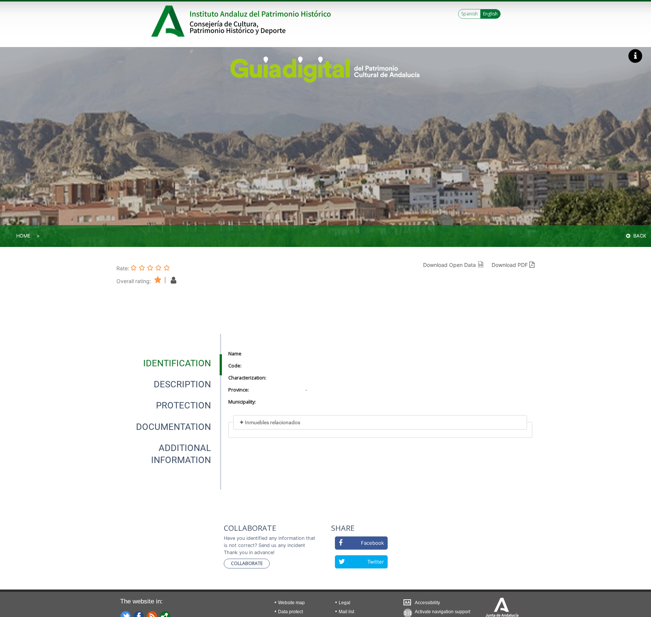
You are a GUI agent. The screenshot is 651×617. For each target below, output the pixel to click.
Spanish (469, 14)
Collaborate (247, 563)
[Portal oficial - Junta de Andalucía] (169, 21)
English (490, 14)
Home (23, 236)
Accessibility (427, 602)
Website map (291, 602)
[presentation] (169, 363)
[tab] (177, 363)
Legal (344, 602)
